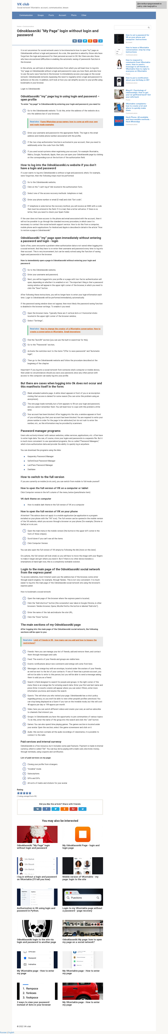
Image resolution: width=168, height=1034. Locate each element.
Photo (73, 15)
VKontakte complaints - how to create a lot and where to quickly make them (136, 107)
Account (62, 15)
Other (83, 15)
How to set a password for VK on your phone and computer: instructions (137, 37)
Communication (26, 15)
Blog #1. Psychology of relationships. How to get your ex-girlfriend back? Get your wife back (138, 93)
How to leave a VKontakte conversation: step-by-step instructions (138, 49)
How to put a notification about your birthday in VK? (137, 79)
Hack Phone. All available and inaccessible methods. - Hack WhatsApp (138, 119)
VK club (23, 4)
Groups (41, 15)
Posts (51, 15)
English (11, 1032)
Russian (3, 1032)
